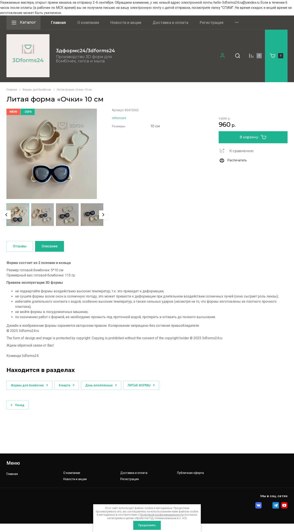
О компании (88, 22)
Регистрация (211, 22)
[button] (237, 56)
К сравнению (241, 151)
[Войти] (222, 56)
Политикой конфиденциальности (162, 514)
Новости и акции (125, 22)
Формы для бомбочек (36, 89)
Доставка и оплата (170, 22)
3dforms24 (119, 118)
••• (237, 22)
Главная (58, 22)
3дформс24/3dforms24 (85, 51)
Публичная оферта (190, 473)
